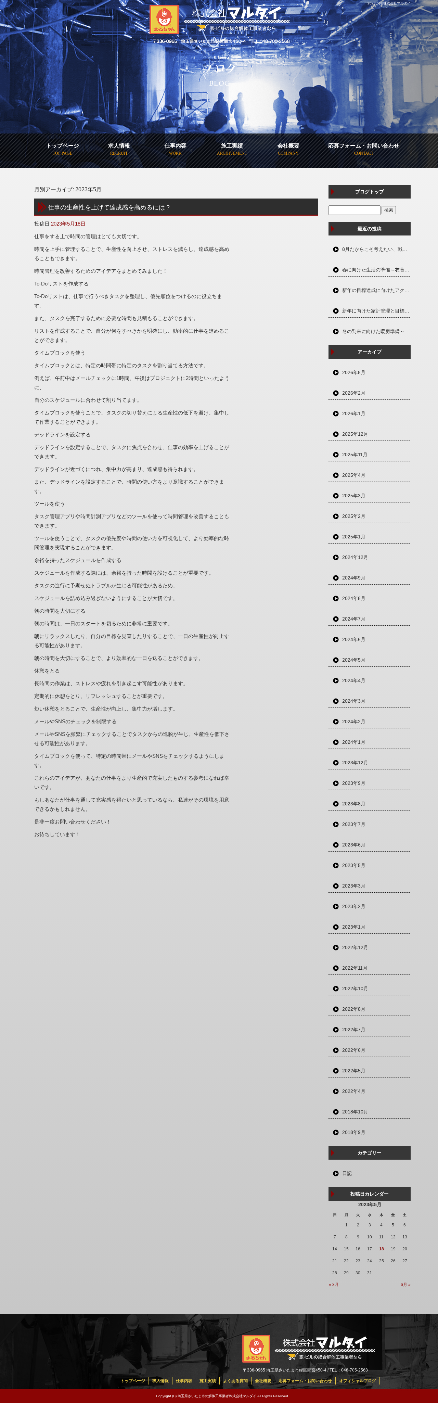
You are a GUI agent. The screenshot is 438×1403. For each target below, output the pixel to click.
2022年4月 (353, 1091)
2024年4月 (353, 680)
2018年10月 (355, 1111)
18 (381, 1249)
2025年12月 (355, 434)
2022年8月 (353, 1009)
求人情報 (119, 146)
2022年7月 (353, 1029)
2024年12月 (355, 557)
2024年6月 (353, 639)
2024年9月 (353, 578)
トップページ (62, 146)
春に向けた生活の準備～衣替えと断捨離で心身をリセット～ (376, 269)
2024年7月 (353, 619)
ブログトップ (369, 191)
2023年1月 (353, 927)
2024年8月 (353, 598)
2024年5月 (353, 660)
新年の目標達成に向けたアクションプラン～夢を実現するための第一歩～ (376, 290)
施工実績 (232, 146)
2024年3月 (353, 701)
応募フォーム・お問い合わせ (363, 146)
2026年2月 (353, 393)
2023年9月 (353, 783)
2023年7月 (353, 824)
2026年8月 (353, 372)
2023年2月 (353, 906)
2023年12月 (355, 762)
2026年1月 (353, 413)
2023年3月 (353, 886)
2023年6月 (353, 844)
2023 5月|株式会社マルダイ (389, 3)
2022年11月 (355, 968)
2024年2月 (353, 721)
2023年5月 (353, 865)
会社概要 (288, 146)
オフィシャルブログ (357, 1380)
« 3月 (334, 1284)
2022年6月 (353, 1050)
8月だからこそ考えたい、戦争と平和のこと (376, 249)
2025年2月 (353, 516)
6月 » (406, 1284)
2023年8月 (353, 803)
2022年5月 (353, 1070)
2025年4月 (353, 475)
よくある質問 (235, 1380)
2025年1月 (353, 536)
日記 (347, 1173)
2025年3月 (353, 495)
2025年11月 (355, 454)
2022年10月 (355, 988)
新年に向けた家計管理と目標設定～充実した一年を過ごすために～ (376, 311)
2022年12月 (355, 947)
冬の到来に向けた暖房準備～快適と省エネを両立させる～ (376, 331)
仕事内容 (175, 146)
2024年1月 (353, 742)
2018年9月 (353, 1132)
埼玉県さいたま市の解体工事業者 (203, 1396)
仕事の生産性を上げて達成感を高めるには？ (109, 207)
